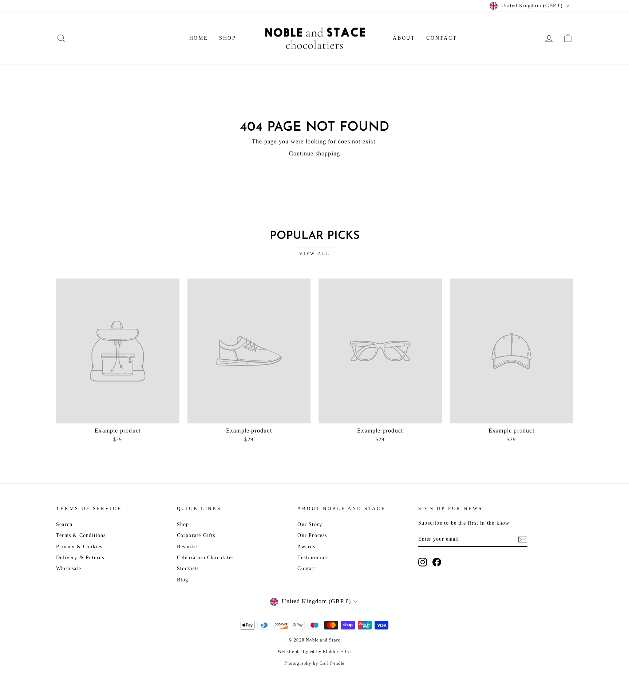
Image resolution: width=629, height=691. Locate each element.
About (404, 38)
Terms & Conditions (81, 535)
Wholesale (68, 568)
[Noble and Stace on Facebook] (436, 562)
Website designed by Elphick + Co (314, 651)
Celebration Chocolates (205, 557)
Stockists (188, 568)
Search (64, 524)
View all (314, 253)
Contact (441, 38)
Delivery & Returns (80, 557)
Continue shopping (314, 153)
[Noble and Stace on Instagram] (422, 562)
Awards (306, 546)
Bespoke (187, 546)
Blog (183, 580)
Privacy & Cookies (79, 546)
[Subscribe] (522, 539)
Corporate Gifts (196, 535)
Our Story (309, 524)
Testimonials (312, 557)
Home (198, 38)
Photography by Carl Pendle (314, 663)
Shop (227, 38)
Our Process (312, 535)
